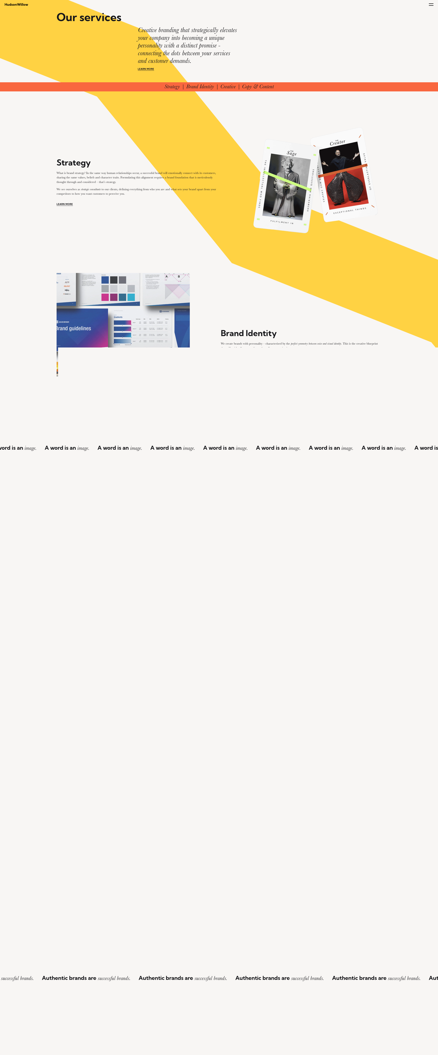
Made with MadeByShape (370, 1046)
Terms (112, 1046)
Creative (228, 86)
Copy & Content (258, 86)
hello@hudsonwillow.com (85, 1046)
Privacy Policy (102, 1046)
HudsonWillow (16, 4)
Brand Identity (200, 86)
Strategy (172, 86)
